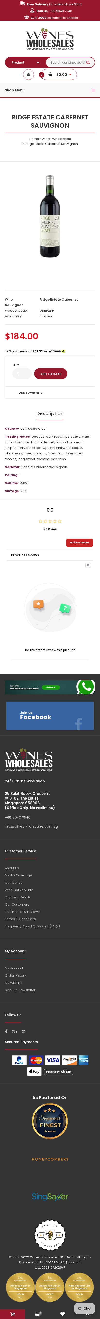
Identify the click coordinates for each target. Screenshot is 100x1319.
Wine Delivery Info (19, 890)
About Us (12, 868)
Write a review (79, 542)
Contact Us (13, 882)
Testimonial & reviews (22, 911)
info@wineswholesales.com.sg (31, 826)
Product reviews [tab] (25, 555)
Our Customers (17, 904)
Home (34, 138)
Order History (15, 975)
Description (50, 413)
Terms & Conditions (20, 919)
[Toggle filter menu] (88, 565)
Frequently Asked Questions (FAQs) (32, 926)
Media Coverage (18, 875)
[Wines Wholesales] (50, 53)
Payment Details (18, 897)
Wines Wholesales (56, 138)
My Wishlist (13, 982)
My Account (14, 968)
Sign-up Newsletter (20, 990)
